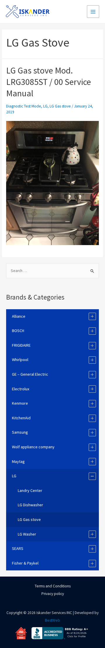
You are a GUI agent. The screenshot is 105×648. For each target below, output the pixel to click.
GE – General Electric (30, 374)
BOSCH (18, 330)
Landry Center (30, 490)
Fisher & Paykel (25, 563)
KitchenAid (21, 417)
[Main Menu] (93, 11)
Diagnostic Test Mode (23, 106)
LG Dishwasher (30, 504)
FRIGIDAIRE (21, 345)
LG (45, 106)
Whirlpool (20, 359)
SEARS (17, 548)
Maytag (18, 461)
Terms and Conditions (53, 586)
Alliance (18, 316)
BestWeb (52, 620)
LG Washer (27, 534)
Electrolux (20, 388)
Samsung (20, 432)
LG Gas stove (60, 106)
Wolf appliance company (33, 446)
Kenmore (20, 403)
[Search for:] (52, 270)
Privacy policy (52, 593)
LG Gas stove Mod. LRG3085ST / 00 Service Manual (48, 82)
